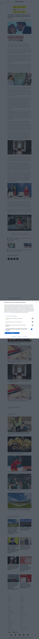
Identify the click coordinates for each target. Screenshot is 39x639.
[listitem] (19, 316)
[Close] (37, 302)
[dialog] (19, 319)
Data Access (19, 336)
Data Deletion (14, 336)
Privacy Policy (25, 336)
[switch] (32, 318)
